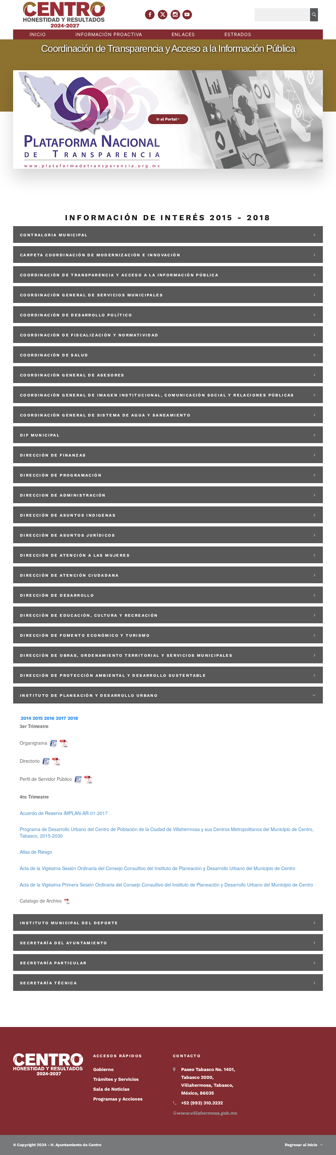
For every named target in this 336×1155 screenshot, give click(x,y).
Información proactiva (108, 34)
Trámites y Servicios (115, 1079)
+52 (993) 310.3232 (202, 1102)
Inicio (38, 34)
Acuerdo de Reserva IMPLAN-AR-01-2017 (64, 813)
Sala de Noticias (111, 1089)
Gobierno (103, 1069)
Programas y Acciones (117, 1099)
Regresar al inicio (302, 1145)
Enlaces (183, 34)
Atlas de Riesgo (36, 851)
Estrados (237, 34)
